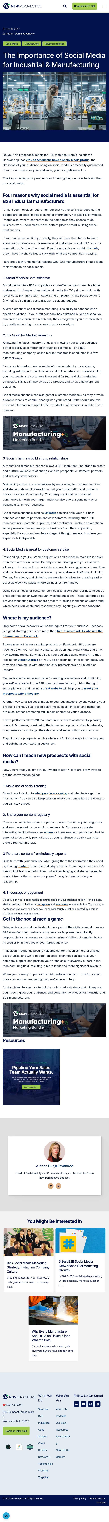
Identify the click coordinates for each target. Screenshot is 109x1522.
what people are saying (51, 793)
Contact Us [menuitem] (62, 1450)
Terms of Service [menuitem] (97, 1498)
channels (92, 248)
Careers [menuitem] (60, 1456)
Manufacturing (32, 43)
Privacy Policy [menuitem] (80, 1498)
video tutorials (28, 659)
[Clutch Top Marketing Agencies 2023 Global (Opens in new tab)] (29, 1449)
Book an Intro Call (84, 6)
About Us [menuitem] (61, 1409)
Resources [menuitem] (62, 1429)
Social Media (12, 43)
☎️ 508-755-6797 (12, 1404)
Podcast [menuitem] (61, 1416)
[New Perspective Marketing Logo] (22, 6)
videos (49, 832)
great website (52, 688)
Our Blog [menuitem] (61, 1422)
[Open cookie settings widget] (6, 1515)
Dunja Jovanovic (60, 1166)
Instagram (43, 904)
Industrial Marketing (54, 43)
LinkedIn (50, 513)
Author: (20, 33)
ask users (62, 904)
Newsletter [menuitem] (101, 1502)
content (23, 866)
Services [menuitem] (43, 1409)
